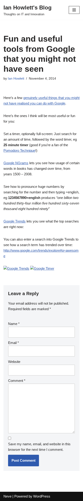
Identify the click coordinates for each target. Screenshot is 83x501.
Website (14, 362)
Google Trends (14, 221)
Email (13, 343)
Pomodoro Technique (19, 150)
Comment (16, 381)
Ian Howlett (16, 78)
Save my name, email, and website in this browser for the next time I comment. (39, 447)
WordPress (41, 496)
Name (14, 324)
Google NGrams (15, 163)
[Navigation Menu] (74, 10)
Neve (7, 496)
